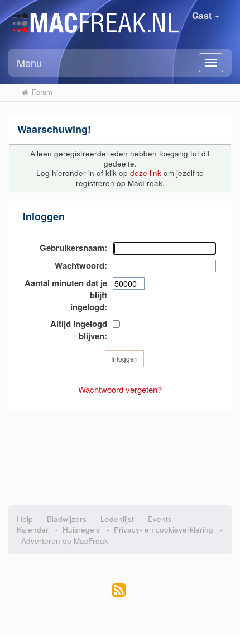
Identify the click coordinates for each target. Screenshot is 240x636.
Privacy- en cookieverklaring (163, 529)
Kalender (33, 529)
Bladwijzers (67, 519)
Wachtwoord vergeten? (120, 389)
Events (160, 519)
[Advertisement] (120, 452)
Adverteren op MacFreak (64, 540)
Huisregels (81, 529)
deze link (145, 173)
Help (25, 519)
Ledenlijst (117, 519)
